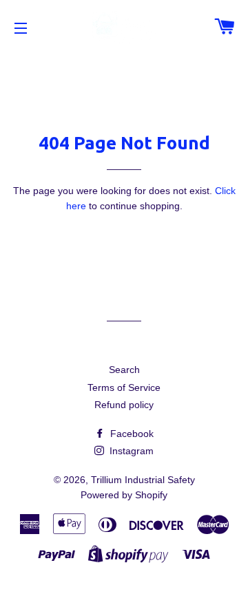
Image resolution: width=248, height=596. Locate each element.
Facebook (130, 433)
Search (124, 369)
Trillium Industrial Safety (143, 479)
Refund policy (124, 404)
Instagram (130, 450)
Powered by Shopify (124, 494)
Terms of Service (124, 387)
